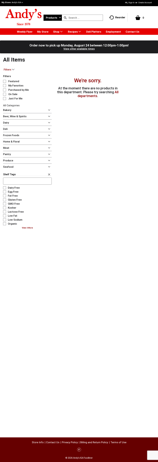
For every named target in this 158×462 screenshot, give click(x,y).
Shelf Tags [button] (9, 174)
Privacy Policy (70, 442)
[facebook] (79, 450)
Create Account (145, 2)
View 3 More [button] (27, 228)
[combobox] (53, 18)
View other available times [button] (79, 48)
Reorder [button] (120, 17)
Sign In (131, 2)
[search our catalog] (65, 18)
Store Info (38, 442)
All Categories (11, 105)
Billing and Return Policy (94, 442)
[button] (17, 2)
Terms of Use (118, 442)
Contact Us (52, 442)
